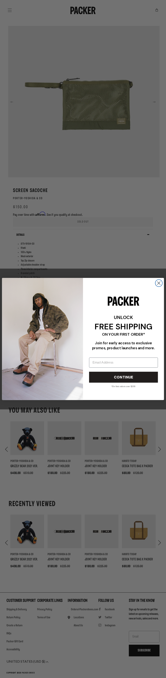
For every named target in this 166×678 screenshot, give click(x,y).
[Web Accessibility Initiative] (1, 673)
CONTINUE (123, 377)
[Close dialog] (158, 283)
